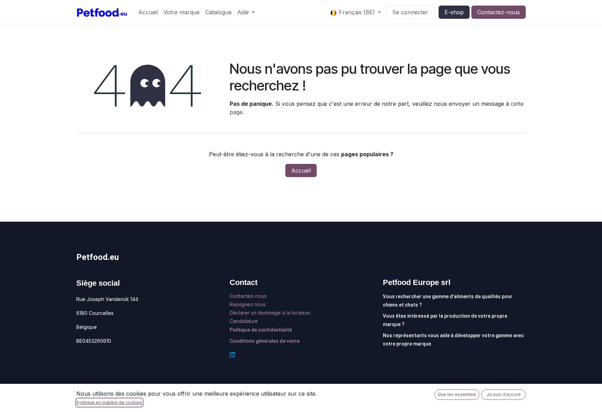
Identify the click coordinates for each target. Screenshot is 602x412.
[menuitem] (148, 12)
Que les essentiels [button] (457, 394)
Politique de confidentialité (261, 330)
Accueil (301, 170)
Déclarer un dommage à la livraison (270, 313)
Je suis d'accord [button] (503, 394)
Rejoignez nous (248, 304)
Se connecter (410, 12)
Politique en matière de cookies (109, 402)
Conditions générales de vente (265, 341)
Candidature (244, 321)
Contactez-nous (498, 12)
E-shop (454, 12)
